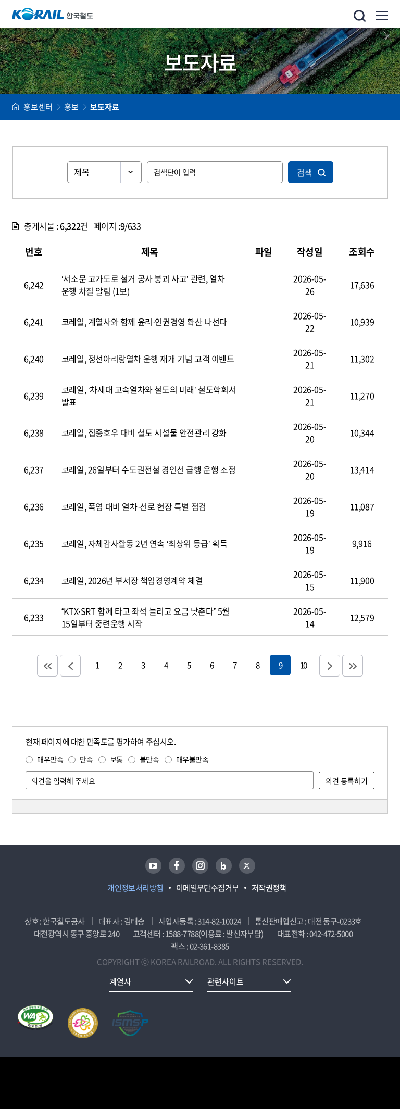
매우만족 (50, 759)
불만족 (149, 759)
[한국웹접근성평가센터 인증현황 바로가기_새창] (35, 1023)
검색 (304, 172)
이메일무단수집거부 (207, 888)
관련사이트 (225, 981)
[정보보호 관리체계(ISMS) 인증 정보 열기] (130, 1023)
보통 (116, 759)
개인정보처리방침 (135, 888)
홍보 (71, 106)
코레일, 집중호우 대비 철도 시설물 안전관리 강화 (144, 432)
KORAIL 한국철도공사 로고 (52, 14)
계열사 (120, 981)
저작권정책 (269, 888)
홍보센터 (38, 106)
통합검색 (360, 16)
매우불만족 (192, 759)
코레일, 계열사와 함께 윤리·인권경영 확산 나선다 (144, 321)
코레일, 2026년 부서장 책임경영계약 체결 (132, 580)
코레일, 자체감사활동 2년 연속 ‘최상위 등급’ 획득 (144, 543)
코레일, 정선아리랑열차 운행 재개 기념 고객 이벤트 (147, 358)
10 (303, 665)
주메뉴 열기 (382, 15)
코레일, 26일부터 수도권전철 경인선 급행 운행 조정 (148, 469)
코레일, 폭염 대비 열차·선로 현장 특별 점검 (133, 506)
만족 (86, 759)
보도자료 (104, 106)
